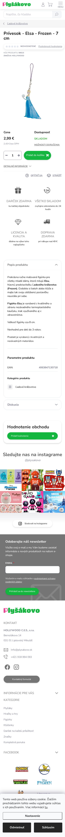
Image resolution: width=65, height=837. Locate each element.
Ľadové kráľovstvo (26, 387)
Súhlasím (48, 827)
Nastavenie (32, 816)
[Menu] (60, 4)
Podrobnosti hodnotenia (50, 46)
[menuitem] (8, 708)
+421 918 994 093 (21, 657)
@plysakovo (32, 460)
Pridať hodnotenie (19, 435)
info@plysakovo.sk (21, 650)
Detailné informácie (16, 166)
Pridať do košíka (35, 155)
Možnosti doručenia (47, 144)
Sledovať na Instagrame (36, 523)
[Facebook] (7, 666)
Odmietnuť (17, 827)
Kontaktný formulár (21, 679)
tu (46, 807)
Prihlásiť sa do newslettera (22, 591)
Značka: (14, 55)
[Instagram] (16, 666)
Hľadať (56, 14)
